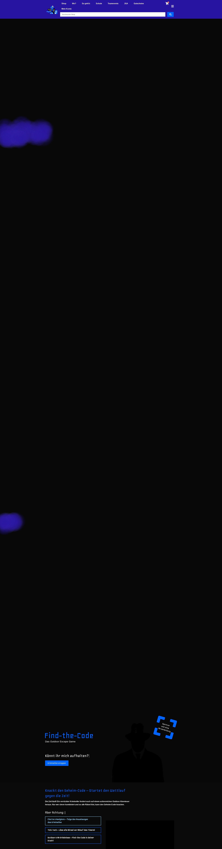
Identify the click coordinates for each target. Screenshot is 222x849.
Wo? (74, 3)
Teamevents (113, 3)
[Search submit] (170, 14)
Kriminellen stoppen (57, 763)
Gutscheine (139, 3)
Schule (99, 3)
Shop (64, 3)
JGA (126, 3)
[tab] (73, 820)
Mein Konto (67, 9)
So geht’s (86, 3)
